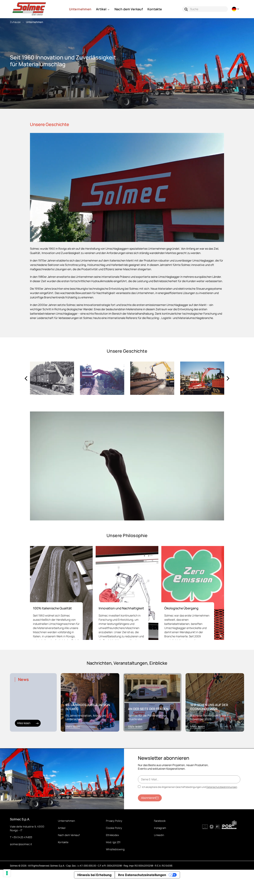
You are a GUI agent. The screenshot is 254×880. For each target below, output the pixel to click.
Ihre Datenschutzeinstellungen (142, 875)
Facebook (159, 821)
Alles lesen (23, 723)
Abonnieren (148, 798)
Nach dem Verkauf (69, 835)
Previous (26, 378)
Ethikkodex (112, 835)
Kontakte (63, 842)
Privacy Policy (114, 821)
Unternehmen (66, 821)
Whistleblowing (115, 849)
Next (228, 378)
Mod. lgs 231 (113, 842)
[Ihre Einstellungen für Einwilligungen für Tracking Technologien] (7, 873)
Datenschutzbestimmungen (221, 787)
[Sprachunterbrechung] (236, 9)
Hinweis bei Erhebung (94, 875)
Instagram (160, 828)
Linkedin (159, 835)
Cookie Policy (114, 828)
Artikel (61, 828)
